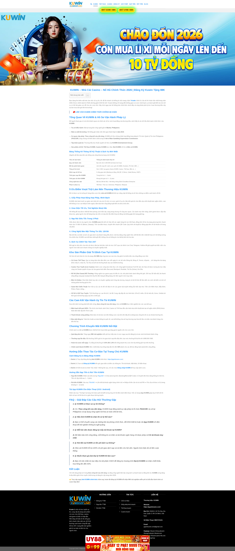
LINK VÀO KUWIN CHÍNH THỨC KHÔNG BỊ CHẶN (96, 112)
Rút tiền (92, 382)
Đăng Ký (117, 4)
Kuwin (95, 4)
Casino (109, 4)
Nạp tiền (101, 376)
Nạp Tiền (132, 4)
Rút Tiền (140, 4)
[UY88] (117, 539)
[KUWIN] (78, 4)
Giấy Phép (124, 4)
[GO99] (117, 547)
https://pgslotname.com (115, 359)
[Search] (91, 4)
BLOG (146, 4)
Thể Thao (102, 4)
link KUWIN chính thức (90, 479)
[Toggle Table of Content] (86, 95)
